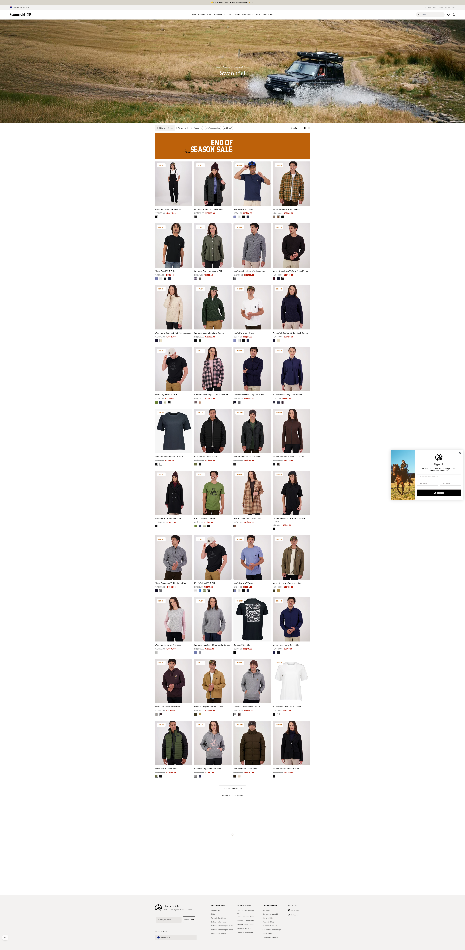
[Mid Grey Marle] (235, 279)
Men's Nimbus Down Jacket (245, 768)
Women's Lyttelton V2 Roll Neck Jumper (173, 333)
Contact (440, 7)
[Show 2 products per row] (309, 128)
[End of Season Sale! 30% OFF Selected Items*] (232, 146)
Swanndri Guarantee (245, 932)
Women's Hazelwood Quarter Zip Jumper (212, 645)
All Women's (196, 128)
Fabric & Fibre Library (245, 924)
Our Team (266, 910)
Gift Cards (427, 7)
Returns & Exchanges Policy (222, 926)
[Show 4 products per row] (305, 128)
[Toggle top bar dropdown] (252, 2)
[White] (160, 464)
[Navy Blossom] (195, 278)
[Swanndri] (20, 14)
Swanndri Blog (268, 922)
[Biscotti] (239, 776)
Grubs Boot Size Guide (245, 917)
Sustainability (268, 918)
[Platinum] (195, 590)
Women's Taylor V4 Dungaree (168, 209)
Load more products (232, 788)
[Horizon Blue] (278, 402)
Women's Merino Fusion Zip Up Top (288, 456)
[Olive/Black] (156, 402)
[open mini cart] (453, 14)
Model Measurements (245, 921)
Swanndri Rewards (218, 933)
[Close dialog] (460, 453)
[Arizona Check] (278, 217)
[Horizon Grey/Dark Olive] (165, 402)
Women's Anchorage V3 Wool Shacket (211, 394)
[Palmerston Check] (274, 217)
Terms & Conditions (218, 918)
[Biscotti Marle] (161, 340)
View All (240, 795)
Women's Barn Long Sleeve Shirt (208, 271)
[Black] (156, 217)
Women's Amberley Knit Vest (168, 645)
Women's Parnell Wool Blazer (286, 768)
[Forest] (195, 217)
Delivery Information (219, 922)
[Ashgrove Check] (235, 526)
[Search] (419, 14)
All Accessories (213, 128)
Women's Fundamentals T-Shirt (169, 456)
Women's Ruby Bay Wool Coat (168, 518)
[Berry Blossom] (282, 402)
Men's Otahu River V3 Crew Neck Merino (290, 271)
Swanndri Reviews (270, 926)
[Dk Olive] (200, 279)
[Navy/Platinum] (200, 776)
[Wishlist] (448, 14)
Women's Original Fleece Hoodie (208, 768)
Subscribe (439, 493)
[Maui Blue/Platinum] (200, 590)
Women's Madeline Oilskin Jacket (209, 209)
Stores (447, 7)
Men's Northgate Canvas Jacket (287, 583)
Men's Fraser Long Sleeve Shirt (286, 645)
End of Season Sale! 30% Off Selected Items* (230, 2)
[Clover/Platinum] (204, 590)
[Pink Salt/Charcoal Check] (195, 402)
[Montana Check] (200, 402)
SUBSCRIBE (189, 920)
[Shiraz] (274, 278)
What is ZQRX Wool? (244, 928)
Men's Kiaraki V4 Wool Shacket (286, 209)
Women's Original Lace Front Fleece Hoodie (289, 519)
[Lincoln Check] (282, 217)
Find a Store (267, 933)
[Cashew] (278, 590)
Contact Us (215, 910)
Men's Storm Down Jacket (205, 456)
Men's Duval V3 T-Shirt (243, 209)
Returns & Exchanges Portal (222, 930)
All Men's (182, 128)
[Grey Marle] (239, 402)
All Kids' (228, 128)
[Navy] (248, 217)
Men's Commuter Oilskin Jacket (247, 456)
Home (218, 67)
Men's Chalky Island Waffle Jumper (249, 271)
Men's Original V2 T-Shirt (166, 394)
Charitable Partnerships (272, 930)
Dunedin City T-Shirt (242, 645)
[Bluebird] (234, 217)
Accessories (227, 67)
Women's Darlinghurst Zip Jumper (209, 333)
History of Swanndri (270, 914)
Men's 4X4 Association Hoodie (168, 706)
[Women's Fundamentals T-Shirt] (173, 431)
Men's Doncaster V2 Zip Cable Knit (248, 394)
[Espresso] (283, 279)
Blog (434, 7)
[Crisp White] (239, 217)
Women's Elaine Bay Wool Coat (247, 518)
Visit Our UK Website (270, 937)
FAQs (213, 914)
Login (453, 7)
